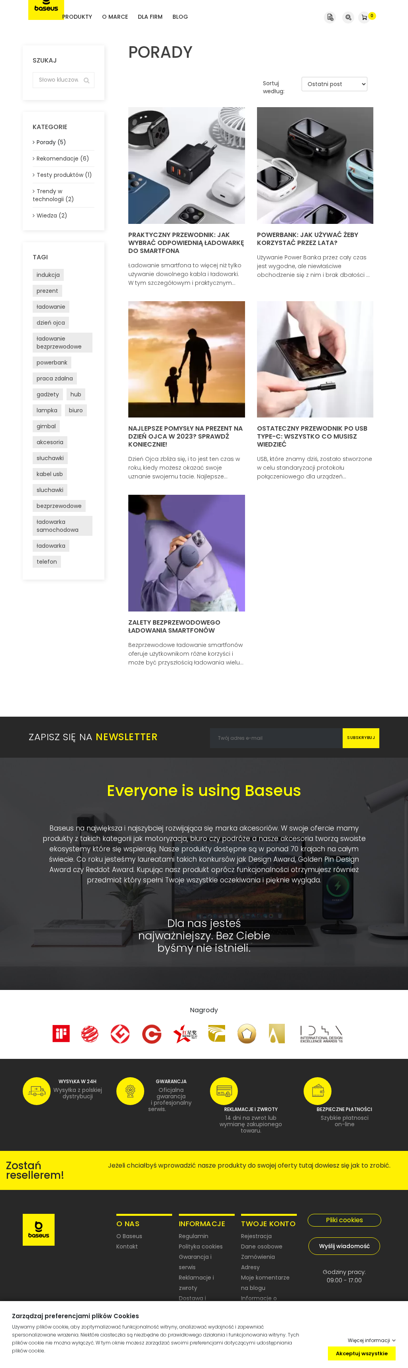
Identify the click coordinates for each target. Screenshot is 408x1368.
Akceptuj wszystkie (362, 1353)
